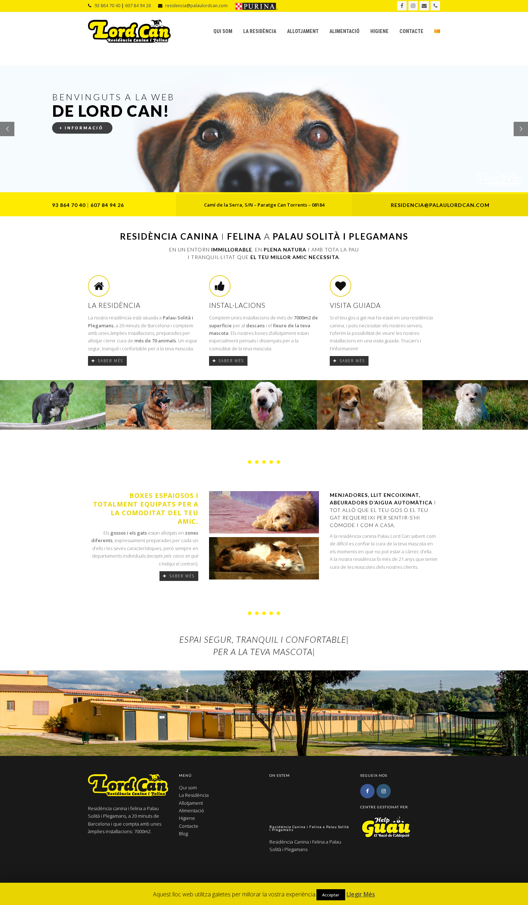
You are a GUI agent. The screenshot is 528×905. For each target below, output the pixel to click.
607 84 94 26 (138, 6)
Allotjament (191, 803)
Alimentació (191, 810)
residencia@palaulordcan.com (196, 6)
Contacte (188, 826)
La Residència (194, 795)
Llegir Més (361, 894)
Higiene (187, 818)
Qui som (188, 787)
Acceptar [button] (330, 894)
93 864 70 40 (107, 6)
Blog (183, 833)
